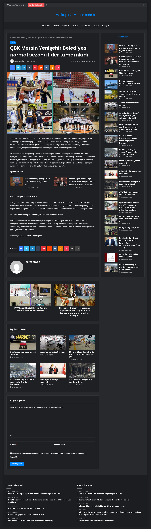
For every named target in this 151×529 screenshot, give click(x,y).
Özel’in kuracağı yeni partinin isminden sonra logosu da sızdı (37, 182)
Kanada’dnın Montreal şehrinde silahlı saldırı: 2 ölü (129, 218)
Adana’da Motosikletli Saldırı (52, 352)
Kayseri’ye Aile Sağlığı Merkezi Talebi (128, 255)
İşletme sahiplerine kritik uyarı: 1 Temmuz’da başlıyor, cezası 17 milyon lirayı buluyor (130, 206)
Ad (11, 436)
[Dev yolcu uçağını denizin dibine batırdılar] (111, 84)
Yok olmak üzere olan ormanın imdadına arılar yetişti (129, 94)
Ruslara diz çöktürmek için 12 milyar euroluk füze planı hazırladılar (129, 127)
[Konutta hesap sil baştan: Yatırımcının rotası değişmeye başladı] (111, 139)
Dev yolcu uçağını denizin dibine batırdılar (129, 82)
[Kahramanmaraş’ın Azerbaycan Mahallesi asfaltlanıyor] (111, 268)
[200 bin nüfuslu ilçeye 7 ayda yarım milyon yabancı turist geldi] (82, 342)
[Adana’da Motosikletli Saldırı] (53, 342)
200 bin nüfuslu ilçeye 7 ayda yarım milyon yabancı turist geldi (81, 354)
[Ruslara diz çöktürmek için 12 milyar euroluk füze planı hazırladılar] (111, 127)
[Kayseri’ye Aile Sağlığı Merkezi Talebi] (111, 257)
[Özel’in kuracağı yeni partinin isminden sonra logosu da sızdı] (16, 181)
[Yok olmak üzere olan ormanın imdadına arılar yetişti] (111, 94)
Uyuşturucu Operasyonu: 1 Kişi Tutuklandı (61, 5)
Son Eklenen (122, 37)
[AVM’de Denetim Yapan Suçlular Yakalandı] (111, 195)
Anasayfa (46, 26)
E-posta (13, 445)
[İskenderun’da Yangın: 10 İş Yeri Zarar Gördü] (82, 370)
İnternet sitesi (59, 445)
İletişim (105, 26)
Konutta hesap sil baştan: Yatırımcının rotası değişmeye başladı (128, 139)
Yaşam (96, 26)
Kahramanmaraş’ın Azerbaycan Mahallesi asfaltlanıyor (128, 267)
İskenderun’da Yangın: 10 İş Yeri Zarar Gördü (80, 381)
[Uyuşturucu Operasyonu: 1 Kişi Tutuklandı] (23, 342)
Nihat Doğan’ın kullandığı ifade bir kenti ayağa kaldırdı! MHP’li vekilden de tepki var (81, 182)
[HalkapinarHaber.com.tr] (75, 15)
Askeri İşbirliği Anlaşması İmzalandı (50, 381)
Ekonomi (65, 26)
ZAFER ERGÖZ (19, 61)
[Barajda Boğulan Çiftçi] (111, 230)
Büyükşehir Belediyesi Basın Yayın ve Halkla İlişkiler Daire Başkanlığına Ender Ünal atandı (129, 243)
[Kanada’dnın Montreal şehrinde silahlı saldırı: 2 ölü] (111, 219)
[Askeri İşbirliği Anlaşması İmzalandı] (53, 370)
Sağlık (75, 26)
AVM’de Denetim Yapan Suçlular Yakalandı (129, 193)
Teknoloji (86, 26)
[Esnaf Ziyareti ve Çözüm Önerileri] (111, 164)
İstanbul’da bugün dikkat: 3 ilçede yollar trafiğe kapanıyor (22, 382)
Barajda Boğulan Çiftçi (129, 227)
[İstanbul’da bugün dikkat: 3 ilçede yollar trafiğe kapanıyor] (23, 370)
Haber (56, 26)
